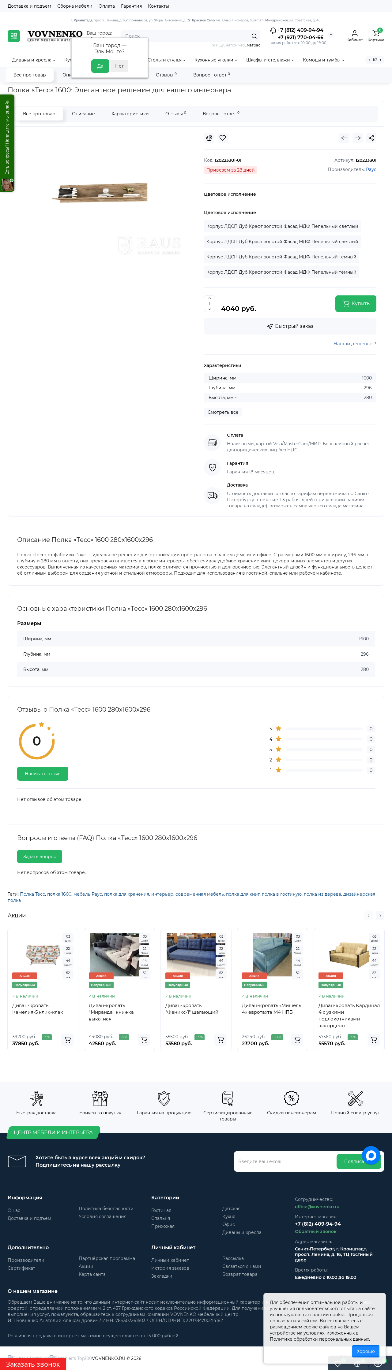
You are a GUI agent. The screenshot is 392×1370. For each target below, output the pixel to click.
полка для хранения (126, 894)
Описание (83, 114)
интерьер (162, 894)
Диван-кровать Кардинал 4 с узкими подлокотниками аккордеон (349, 1015)
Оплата (107, 6)
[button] (368, 915)
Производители (26, 1260)
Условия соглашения (102, 1216)
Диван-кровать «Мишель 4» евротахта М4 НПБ (271, 1008)
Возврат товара (240, 1274)
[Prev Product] (344, 138)
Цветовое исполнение (230, 194)
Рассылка (233, 1258)
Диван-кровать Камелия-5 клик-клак (37, 1008)
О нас (14, 1210)
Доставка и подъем (29, 6)
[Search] (254, 36)
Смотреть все (223, 412)
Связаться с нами (241, 1266)
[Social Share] (371, 138)
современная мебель (199, 894)
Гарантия (131, 6)
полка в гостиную (282, 894)
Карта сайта (92, 1274)
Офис (228, 1224)
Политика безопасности (106, 1208)
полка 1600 (59, 894)
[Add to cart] (67, 1040)
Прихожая (163, 1226)
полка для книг (243, 894)
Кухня (228, 1216)
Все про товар (29, 75)
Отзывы (166, 75)
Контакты (158, 6)
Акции (86, 1266)
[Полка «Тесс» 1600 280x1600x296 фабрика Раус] (102, 194)
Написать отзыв (43, 773)
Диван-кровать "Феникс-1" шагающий (191, 1008)
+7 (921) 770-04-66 (300, 37)
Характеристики (130, 114)
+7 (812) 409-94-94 (299, 30)
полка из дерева (322, 894)
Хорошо (366, 1351)
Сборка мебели (74, 6)
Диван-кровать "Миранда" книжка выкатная (111, 1012)
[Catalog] (14, 36)
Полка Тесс (32, 894)
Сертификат (21, 1268)
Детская (231, 1208)
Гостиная (161, 1210)
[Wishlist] (222, 138)
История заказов (170, 1268)
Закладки (161, 1276)
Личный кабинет (170, 1260)
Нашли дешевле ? (355, 343)
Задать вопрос (39, 856)
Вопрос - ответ (211, 75)
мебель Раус (88, 894)
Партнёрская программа (107, 1258)
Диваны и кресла (242, 1232)
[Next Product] (357, 138)
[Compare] (209, 138)
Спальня (160, 1218)
